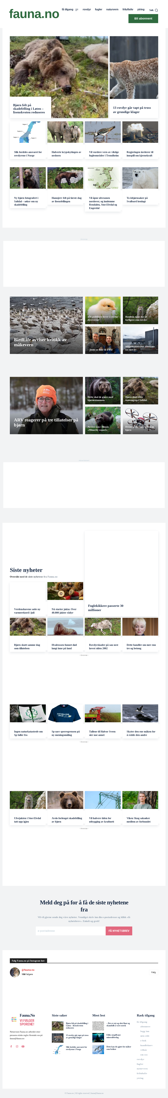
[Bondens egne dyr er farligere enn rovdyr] (140, 310)
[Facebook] (11, 1046)
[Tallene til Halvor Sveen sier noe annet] (103, 713)
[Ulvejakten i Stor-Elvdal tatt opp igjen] (28, 800)
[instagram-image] (22, 992)
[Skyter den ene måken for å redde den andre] (140, 713)
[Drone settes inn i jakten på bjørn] (140, 420)
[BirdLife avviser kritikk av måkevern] (46, 325)
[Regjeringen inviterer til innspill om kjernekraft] (140, 132)
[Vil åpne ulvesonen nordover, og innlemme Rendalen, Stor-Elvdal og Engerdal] (103, 178)
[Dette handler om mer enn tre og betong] (140, 627)
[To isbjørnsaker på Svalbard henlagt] (140, 178)
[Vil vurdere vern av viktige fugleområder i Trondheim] (103, 132)
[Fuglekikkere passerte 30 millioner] (121, 573)
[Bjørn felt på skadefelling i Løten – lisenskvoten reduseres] (59, 77)
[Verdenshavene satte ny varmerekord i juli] (28, 591)
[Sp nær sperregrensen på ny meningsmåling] (65, 713)
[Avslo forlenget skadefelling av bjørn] (65, 800)
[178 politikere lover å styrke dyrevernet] (103, 310)
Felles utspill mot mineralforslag (113, 1036)
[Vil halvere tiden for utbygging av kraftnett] (103, 800)
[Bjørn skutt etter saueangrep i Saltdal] (140, 390)
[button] (153, 10)
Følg (153, 972)
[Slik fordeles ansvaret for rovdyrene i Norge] (28, 132)
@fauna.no (28, 969)
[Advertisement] (84, 264)
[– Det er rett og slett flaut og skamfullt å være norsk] (98, 1026)
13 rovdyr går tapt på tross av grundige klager (77, 1036)
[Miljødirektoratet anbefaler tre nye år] (140, 340)
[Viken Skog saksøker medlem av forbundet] (140, 800)
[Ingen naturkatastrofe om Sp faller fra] (28, 713)
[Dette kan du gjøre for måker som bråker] (98, 1049)
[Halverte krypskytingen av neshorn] (65, 132)
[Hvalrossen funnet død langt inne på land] (65, 627)
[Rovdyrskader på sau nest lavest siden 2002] (103, 627)
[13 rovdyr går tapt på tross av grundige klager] (134, 77)
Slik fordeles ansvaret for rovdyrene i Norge (76, 1048)
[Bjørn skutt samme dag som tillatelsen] (28, 627)
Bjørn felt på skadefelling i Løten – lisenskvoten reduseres (29, 108)
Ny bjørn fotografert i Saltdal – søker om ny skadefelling (26, 201)
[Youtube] (23, 1046)
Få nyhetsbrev (119, 930)
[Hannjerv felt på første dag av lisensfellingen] (65, 178)
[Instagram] (17, 1046)
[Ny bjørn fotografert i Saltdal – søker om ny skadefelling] (28, 178)
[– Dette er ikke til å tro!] (103, 340)
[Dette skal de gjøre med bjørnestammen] (103, 390)
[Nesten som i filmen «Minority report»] (103, 420)
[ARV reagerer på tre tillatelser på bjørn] (46, 405)
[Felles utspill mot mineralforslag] (98, 1037)
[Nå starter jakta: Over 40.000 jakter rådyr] (65, 591)
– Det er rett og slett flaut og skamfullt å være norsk (118, 1024)
